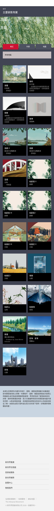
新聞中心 (8, 483)
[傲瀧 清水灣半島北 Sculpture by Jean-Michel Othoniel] (14, 328)
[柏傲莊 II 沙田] (39, 234)
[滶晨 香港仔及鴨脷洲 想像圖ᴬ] (39, 140)
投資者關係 (9, 472)
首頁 (4, 9)
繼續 (27, 49)
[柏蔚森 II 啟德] (39, 171)
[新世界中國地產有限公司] (27, 439)
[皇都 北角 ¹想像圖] (14, 171)
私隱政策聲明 (11, 499)
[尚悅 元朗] (14, 359)
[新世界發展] (16, 3)
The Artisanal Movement (15, 502)
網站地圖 (31, 499)
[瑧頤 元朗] (39, 265)
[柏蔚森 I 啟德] (39, 202)
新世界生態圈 (10, 467)
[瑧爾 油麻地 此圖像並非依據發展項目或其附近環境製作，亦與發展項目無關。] (14, 108)
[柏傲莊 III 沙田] (14, 234)
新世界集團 (9, 462)
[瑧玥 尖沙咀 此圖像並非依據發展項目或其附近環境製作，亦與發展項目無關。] (39, 77)
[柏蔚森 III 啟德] (14, 202)
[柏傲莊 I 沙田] (14, 265)
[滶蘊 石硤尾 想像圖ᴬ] (14, 77)
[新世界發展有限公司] (27, 428)
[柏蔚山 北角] (14, 296)
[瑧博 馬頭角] (39, 108)
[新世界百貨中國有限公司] (27, 450)
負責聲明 (21, 499)
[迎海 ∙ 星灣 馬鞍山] (39, 328)
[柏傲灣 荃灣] (39, 296)
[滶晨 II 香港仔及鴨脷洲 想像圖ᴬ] (14, 140)
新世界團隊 (9, 478)
